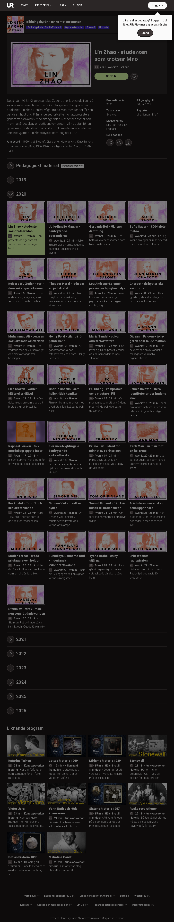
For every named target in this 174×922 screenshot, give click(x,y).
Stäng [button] (145, 33)
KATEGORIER (42, 5)
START (24, 5)
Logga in (157, 5)
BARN (63, 5)
